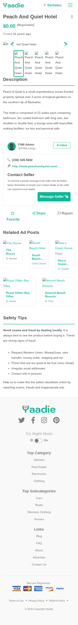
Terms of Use (16, 600)
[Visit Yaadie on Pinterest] (56, 420)
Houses (39, 519)
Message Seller (52, 196)
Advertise (39, 557)
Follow (63, 145)
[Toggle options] (72, 17)
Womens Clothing (39, 512)
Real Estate (39, 467)
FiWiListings (27, 148)
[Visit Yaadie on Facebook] (34, 420)
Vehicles (39, 459)
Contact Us (39, 564)
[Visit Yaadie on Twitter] (22, 420)
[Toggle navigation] (70, 5)
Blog (39, 536)
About (39, 550)
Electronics (39, 473)
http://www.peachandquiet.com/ (34, 166)
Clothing (39, 481)
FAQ (39, 543)
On (46, 440)
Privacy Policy (36, 600)
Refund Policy (57, 600)
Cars (39, 498)
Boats (39, 505)
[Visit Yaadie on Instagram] (45, 420)
